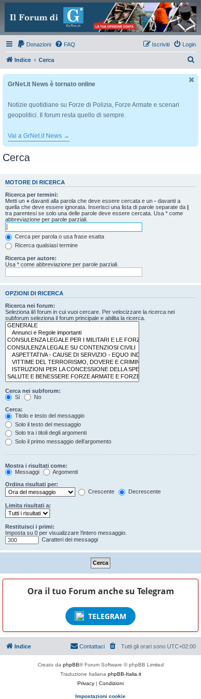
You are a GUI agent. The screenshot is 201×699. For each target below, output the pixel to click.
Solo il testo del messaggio (47, 424)
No (36, 397)
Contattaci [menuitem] (92, 646)
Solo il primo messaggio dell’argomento (62, 441)
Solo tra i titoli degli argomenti (50, 433)
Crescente (100, 491)
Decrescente (144, 491)
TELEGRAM (107, 616)
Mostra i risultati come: (36, 466)
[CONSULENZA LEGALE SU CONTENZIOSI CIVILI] (72, 348)
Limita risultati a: (28, 505)
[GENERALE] (72, 325)
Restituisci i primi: (30, 526)
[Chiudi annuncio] (191, 80)
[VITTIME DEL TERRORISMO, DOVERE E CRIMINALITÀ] (72, 362)
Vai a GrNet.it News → (39, 135)
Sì (16, 397)
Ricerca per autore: (31, 258)
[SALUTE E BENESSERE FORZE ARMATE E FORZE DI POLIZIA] (72, 376)
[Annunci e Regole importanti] (72, 333)
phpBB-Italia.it (124, 674)
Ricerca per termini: (31, 195)
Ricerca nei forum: (30, 306)
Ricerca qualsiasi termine (45, 245)
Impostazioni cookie (100, 696)
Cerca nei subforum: (33, 391)
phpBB (71, 665)
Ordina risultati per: (31, 484)
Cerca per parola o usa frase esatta (58, 236)
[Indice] (100, 17)
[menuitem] (34, 44)
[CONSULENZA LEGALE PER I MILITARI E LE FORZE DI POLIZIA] (72, 340)
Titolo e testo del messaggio (49, 415)
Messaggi (26, 472)
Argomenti (65, 472)
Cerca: (14, 409)
